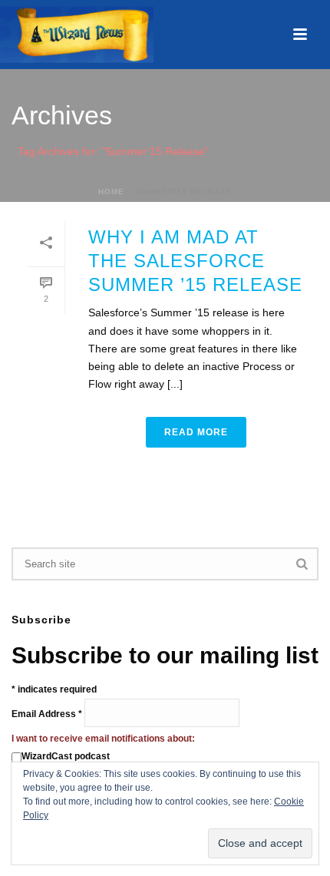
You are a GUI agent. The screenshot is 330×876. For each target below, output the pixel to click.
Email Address (47, 714)
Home (111, 191)
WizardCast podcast (65, 756)
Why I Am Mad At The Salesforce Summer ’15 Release (195, 260)
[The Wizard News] (76, 34)
